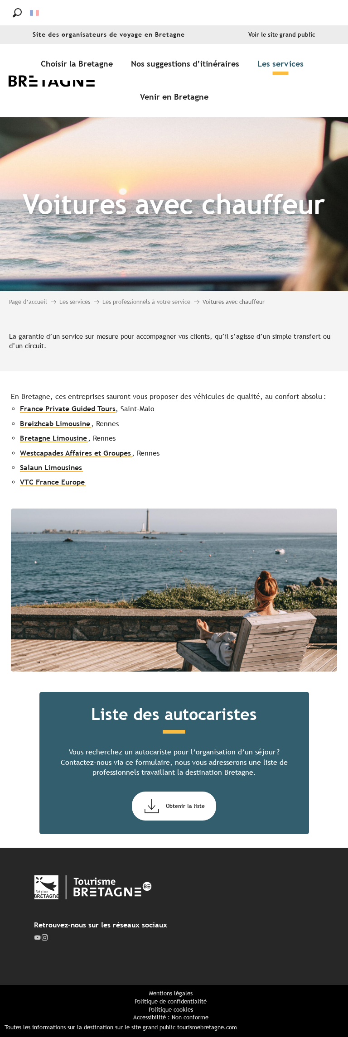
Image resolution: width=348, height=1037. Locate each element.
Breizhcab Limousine (55, 423)
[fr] (35, 12)
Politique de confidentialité (171, 1001)
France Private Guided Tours (68, 408)
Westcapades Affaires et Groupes (75, 453)
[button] (17, 13)
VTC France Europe (52, 482)
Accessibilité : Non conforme (170, 1017)
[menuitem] (58, 80)
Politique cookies (171, 1009)
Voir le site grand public (281, 34)
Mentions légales (171, 993)
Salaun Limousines (51, 467)
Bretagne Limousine (53, 438)
